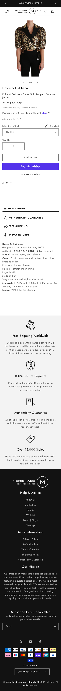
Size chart (54, 126)
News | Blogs (30, 520)
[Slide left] (23, 82)
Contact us (30, 505)
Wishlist (30, 515)
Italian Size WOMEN (11, 126)
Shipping (16, 107)
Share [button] (9, 182)
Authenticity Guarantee (30, 559)
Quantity (6, 139)
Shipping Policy (30, 554)
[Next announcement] (55, 3)
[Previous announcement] (5, 3)
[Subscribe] (55, 626)
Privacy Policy (30, 539)
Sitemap (30, 525)
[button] (7, 11)
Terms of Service (30, 549)
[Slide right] (37, 82)
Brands (30, 510)
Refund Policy (30, 544)
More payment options (30, 174)
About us (31, 499)
